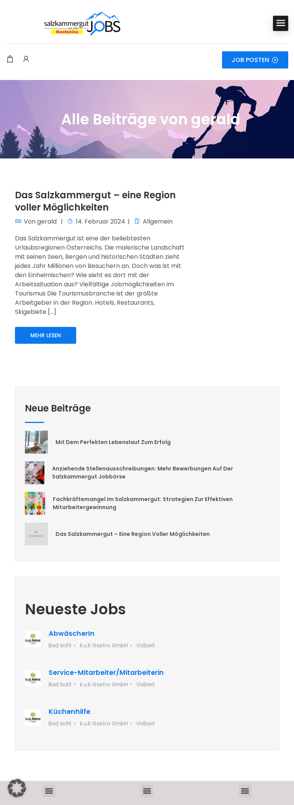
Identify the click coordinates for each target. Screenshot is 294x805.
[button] (49, 791)
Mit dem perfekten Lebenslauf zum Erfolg (113, 442)
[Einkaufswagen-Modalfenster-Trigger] (10, 60)
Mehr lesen (45, 335)
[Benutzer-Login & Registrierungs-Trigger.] (26, 60)
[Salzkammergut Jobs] (63, 23)
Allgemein (158, 221)
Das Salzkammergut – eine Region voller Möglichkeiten (95, 201)
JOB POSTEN (250, 60)
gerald (47, 221)
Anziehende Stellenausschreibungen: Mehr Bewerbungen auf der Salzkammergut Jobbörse (142, 472)
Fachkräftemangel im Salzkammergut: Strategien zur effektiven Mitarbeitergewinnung (143, 503)
